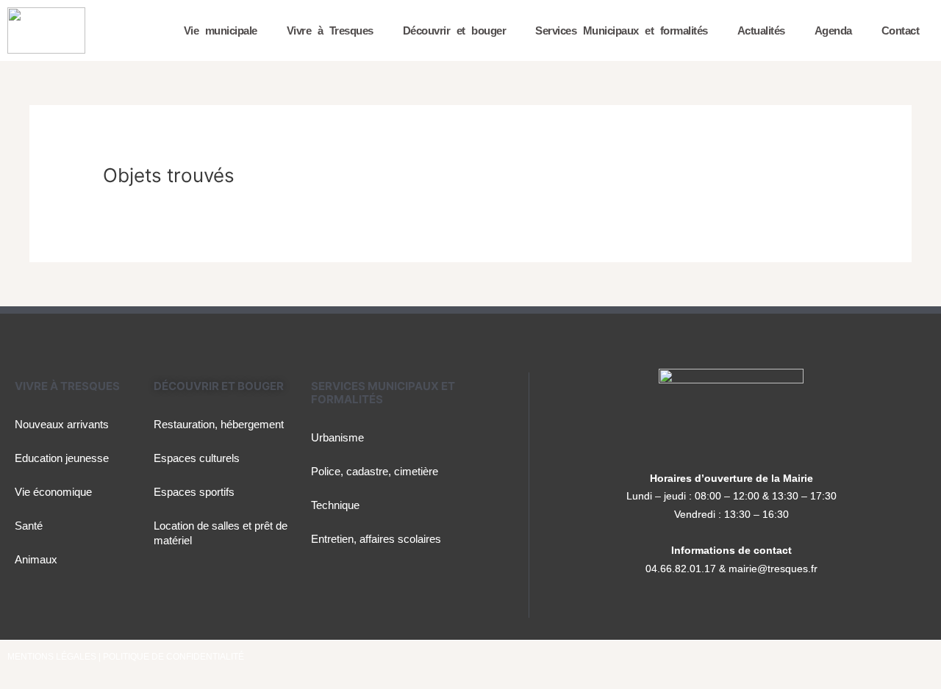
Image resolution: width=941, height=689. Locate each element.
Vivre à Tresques (330, 30)
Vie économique (53, 492)
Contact (900, 30)
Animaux (36, 559)
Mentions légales (53, 657)
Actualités (761, 30)
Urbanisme (337, 437)
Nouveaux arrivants (62, 424)
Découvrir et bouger (455, 30)
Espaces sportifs (194, 492)
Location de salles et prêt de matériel (220, 532)
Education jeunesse (62, 458)
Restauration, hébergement (219, 424)
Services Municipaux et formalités (621, 30)
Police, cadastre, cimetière (374, 471)
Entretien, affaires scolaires (376, 539)
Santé (29, 525)
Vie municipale (220, 30)
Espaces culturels (197, 458)
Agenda (833, 30)
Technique (335, 505)
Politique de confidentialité (173, 657)
